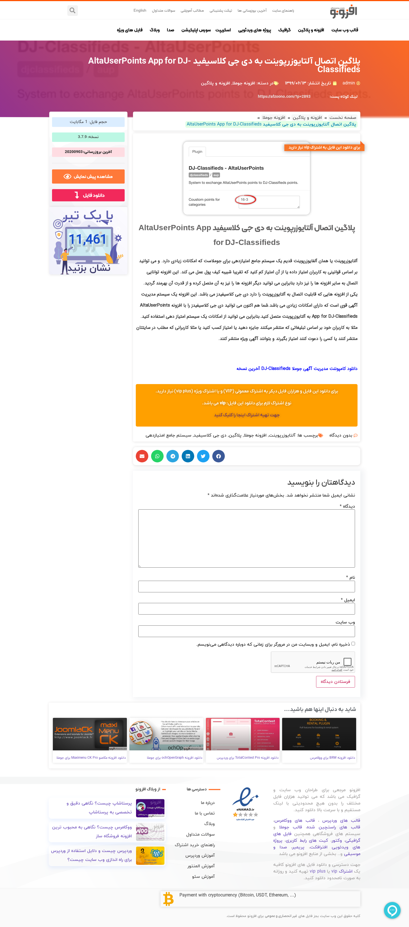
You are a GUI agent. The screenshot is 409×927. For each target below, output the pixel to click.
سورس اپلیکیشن (196, 30)
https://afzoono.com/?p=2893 (284, 96)
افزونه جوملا (243, 83)
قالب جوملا (290, 827)
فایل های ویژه (129, 30)
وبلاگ (155, 30)
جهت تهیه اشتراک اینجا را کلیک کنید (247, 415)
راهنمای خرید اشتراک (195, 845)
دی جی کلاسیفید (210, 435)
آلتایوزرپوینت (282, 435)
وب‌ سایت (345, 622)
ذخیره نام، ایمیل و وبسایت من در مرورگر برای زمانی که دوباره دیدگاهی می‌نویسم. (273, 644)
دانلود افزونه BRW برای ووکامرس (332, 758)
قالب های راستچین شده (333, 827)
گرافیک (284, 30)
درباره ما (208, 803)
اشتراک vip (341, 871)
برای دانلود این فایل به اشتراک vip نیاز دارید (324, 147)
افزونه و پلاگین (311, 30)
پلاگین (235, 435)
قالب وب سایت (344, 30)
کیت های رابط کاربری (307, 841)
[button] (72, 10)
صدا (170, 30)
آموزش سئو (203, 877)
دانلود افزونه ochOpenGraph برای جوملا (174, 758)
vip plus (317, 871)
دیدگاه (347, 506)
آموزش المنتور (201, 866)
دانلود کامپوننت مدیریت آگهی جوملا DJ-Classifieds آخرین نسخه (297, 368)
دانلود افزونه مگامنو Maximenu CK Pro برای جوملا (91, 758)
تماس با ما (205, 813)
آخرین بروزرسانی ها (252, 10)
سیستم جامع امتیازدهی (168, 435)
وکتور (337, 841)
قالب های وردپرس (341, 821)
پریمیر (298, 847)
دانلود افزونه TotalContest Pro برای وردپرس (248, 758)
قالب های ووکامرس (294, 821)
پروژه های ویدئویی (254, 30)
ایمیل (348, 600)
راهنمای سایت (283, 10)
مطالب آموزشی (192, 10)
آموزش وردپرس (200, 856)
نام (350, 577)
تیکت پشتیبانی (221, 10)
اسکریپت (223, 30)
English (140, 10)
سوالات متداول (163, 10)
